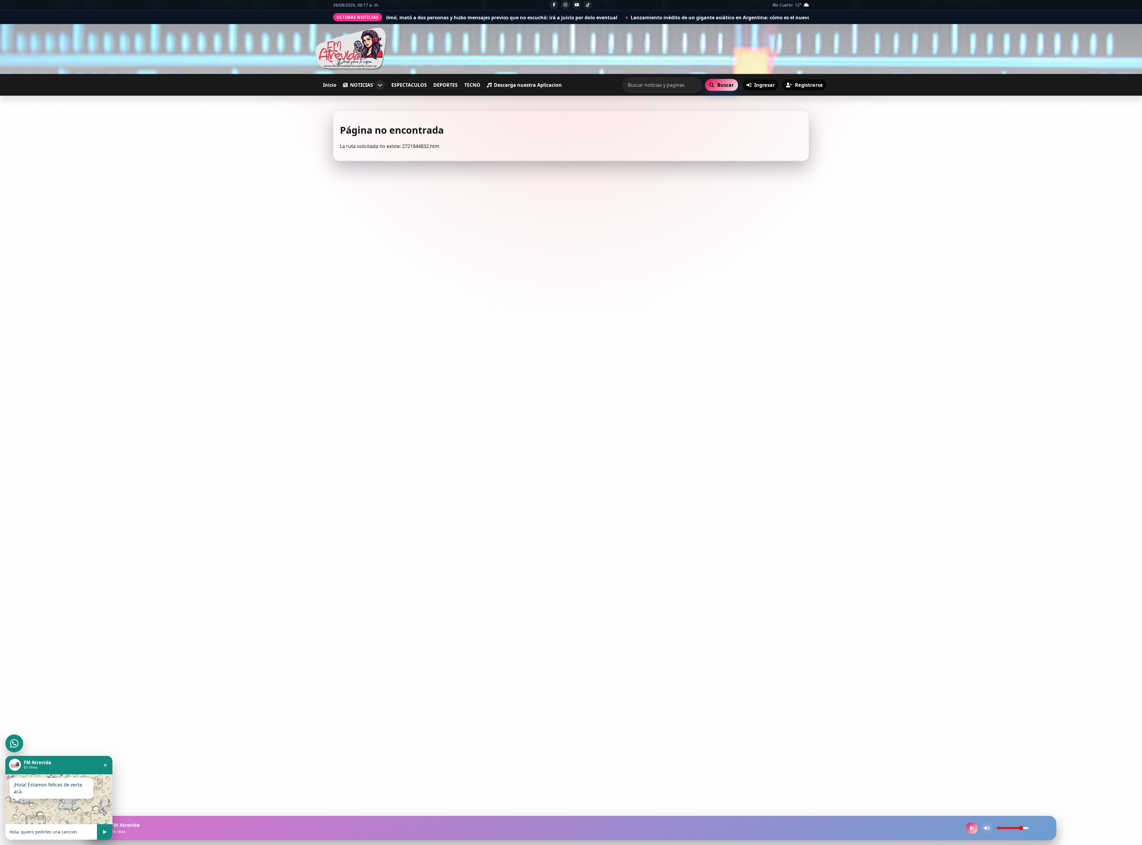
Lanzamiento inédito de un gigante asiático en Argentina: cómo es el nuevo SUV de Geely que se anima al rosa (654, 17)
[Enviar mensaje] (104, 832)
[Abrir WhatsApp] (14, 743)
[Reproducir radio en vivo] (972, 828)
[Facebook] (554, 5)
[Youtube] (576, 5)
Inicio (329, 85)
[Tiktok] (587, 5)
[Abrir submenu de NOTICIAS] (380, 85)
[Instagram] (565, 5)
